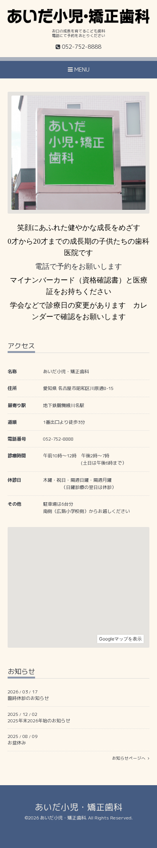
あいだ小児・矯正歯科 (78, 807)
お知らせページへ (130, 758)
